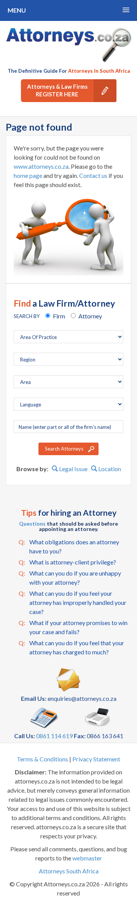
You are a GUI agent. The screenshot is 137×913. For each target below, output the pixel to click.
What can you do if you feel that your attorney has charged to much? (71, 647)
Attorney (90, 316)
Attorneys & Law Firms (57, 90)
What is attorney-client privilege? (67, 562)
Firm (59, 316)
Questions (32, 523)
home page (28, 175)
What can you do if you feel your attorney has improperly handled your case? (72, 602)
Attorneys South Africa (69, 871)
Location (109, 468)
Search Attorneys (64, 449)
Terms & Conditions (42, 759)
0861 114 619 (54, 735)
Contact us (93, 175)
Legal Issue (73, 468)
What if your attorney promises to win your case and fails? (73, 627)
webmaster (87, 858)
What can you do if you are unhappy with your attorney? (70, 577)
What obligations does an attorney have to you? (69, 546)
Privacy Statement (96, 759)
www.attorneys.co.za (41, 166)
